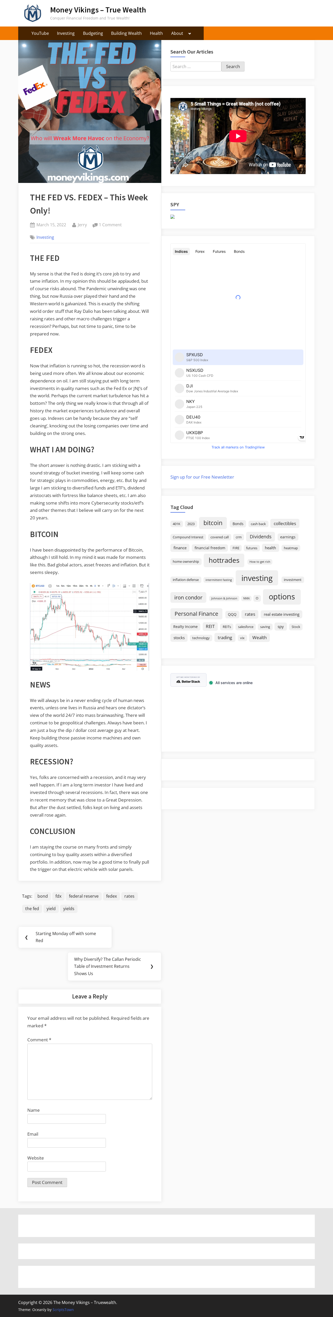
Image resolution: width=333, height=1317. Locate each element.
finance (180, 548)
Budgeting (93, 33)
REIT (210, 626)
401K (176, 524)
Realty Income (185, 626)
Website (35, 1158)
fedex (111, 896)
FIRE (236, 548)
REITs (227, 627)
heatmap (291, 548)
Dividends (261, 536)
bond (42, 896)
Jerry (82, 225)
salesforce (245, 627)
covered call (219, 537)
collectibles (285, 523)
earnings (288, 536)
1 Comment (110, 225)
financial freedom (210, 547)
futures (251, 548)
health (270, 548)
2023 (191, 524)
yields (68, 908)
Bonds (238, 523)
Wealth (259, 637)
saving (265, 627)
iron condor (188, 597)
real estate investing (281, 614)
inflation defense (186, 580)
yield (51, 908)
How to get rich (259, 562)
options (282, 596)
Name (33, 1110)
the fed (32, 908)
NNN (246, 598)
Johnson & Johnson (224, 598)
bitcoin (212, 523)
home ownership (186, 561)
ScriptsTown (63, 1309)
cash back (258, 524)
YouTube (40, 33)
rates (129, 896)
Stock (296, 627)
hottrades (224, 560)
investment (293, 580)
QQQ (232, 614)
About (177, 33)
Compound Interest (188, 537)
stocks (179, 637)
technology (201, 638)
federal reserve (84, 896)
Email (32, 1134)
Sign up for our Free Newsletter (202, 477)
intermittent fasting (219, 580)
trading (225, 637)
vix (242, 638)
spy (281, 626)
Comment (39, 1040)
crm (239, 537)
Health (156, 33)
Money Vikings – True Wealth (98, 10)
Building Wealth (126, 33)
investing (257, 578)
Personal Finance (196, 613)
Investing (66, 33)
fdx (58, 896)
